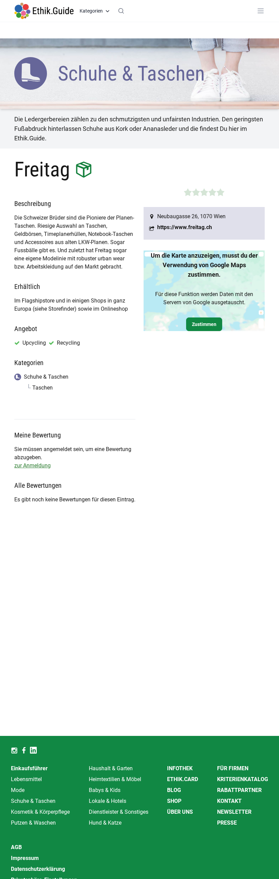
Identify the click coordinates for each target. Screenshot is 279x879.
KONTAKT (229, 801)
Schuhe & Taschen (33, 801)
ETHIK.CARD (182, 779)
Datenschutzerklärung (38, 869)
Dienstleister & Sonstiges (118, 812)
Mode (17, 790)
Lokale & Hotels (107, 801)
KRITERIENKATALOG (242, 779)
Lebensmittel (26, 779)
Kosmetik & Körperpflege (40, 812)
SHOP (174, 801)
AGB (16, 847)
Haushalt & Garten (111, 768)
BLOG (174, 790)
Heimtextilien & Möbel (115, 779)
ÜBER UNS (180, 812)
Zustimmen (204, 324)
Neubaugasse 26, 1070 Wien (191, 216)
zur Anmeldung (32, 465)
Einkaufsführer (29, 768)
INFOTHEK (180, 768)
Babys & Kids (104, 790)
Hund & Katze (105, 823)
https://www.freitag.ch (184, 227)
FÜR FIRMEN (232, 768)
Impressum (25, 858)
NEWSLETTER (234, 812)
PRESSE (227, 823)
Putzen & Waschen (33, 823)
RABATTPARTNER (239, 790)
